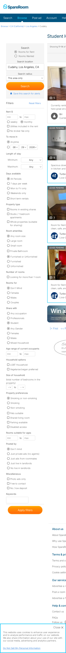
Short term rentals (19, 198)
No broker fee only (19, 131)
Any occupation (18, 313)
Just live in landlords (21, 463)
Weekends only (18, 193)
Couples (14, 302)
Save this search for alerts (26, 93)
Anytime (14, 142)
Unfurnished (16, 266)
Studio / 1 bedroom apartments (20, 216)
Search (7, 18)
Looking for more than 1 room (25, 277)
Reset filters (35, 103)
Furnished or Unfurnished (23, 256)
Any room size (17, 236)
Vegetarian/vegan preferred (24, 369)
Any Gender (16, 328)
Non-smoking (17, 407)
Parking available (18, 422)
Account (51, 18)
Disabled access (18, 427)
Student (14, 323)
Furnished (15, 261)
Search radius (25, 73)
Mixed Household (19, 342)
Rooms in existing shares (23, 209)
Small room (16, 245)
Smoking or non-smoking (23, 398)
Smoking (14, 403)
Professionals (17, 318)
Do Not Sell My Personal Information (21, 648)
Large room (16, 240)
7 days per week (18, 183)
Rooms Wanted (26, 56)
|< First (54, 328)
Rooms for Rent (26, 51)
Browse (22, 18)
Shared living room (20, 417)
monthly (28, 122)
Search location (25, 61)
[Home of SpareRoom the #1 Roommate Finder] (15, 6)
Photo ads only (18, 479)
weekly (13, 122)
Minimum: (13, 159)
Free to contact (18, 483)
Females (14, 292)
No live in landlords (20, 468)
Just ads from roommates (23, 458)
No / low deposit (18, 488)
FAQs (55, 617)
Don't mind (16, 449)
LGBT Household (19, 364)
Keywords (11, 495)
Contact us (58, 611)
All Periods (15, 178)
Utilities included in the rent (24, 126)
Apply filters (25, 510)
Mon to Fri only (18, 188)
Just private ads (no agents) (24, 453)
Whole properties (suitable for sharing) (23, 223)
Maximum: (13, 166)
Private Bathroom (19, 251)
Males (13, 297)
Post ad (36, 18)
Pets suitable (16, 413)
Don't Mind (16, 288)
